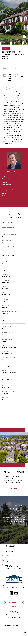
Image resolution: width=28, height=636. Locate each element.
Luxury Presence (14, 617)
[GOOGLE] (22, 602)
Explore (14, 488)
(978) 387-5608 (7, 184)
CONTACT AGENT (14, 201)
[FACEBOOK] (5, 602)
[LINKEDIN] (14, 602)
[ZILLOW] (14, 606)
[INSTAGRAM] (9, 602)
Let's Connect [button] (14, 534)
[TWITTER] (18, 602)
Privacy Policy (21, 625)
